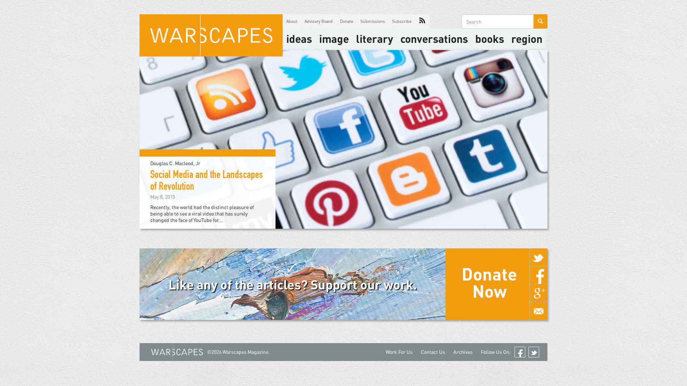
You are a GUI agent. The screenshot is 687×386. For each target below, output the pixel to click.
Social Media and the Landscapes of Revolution (206, 181)
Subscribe (401, 21)
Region (526, 38)
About (291, 21)
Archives (463, 352)
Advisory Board (318, 21)
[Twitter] (538, 257)
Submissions (372, 21)
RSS (422, 21)
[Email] (538, 311)
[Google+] (538, 293)
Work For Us (399, 352)
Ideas (299, 38)
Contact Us (433, 352)
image (334, 38)
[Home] (211, 35)
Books (489, 38)
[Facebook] (538, 275)
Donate (346, 21)
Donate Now (489, 282)
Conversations (434, 38)
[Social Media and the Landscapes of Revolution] (343, 139)
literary (374, 38)
